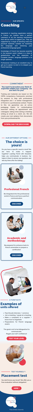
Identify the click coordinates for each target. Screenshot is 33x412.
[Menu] (24, 7)
